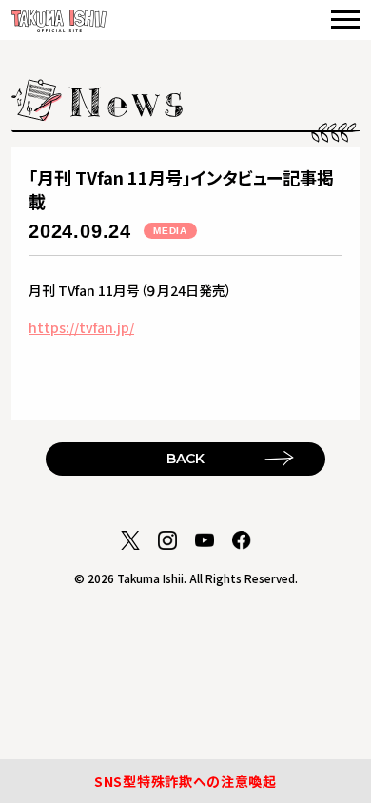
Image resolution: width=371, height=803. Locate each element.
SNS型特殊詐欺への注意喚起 (185, 781)
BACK (185, 458)
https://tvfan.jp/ (81, 327)
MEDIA (170, 230)
